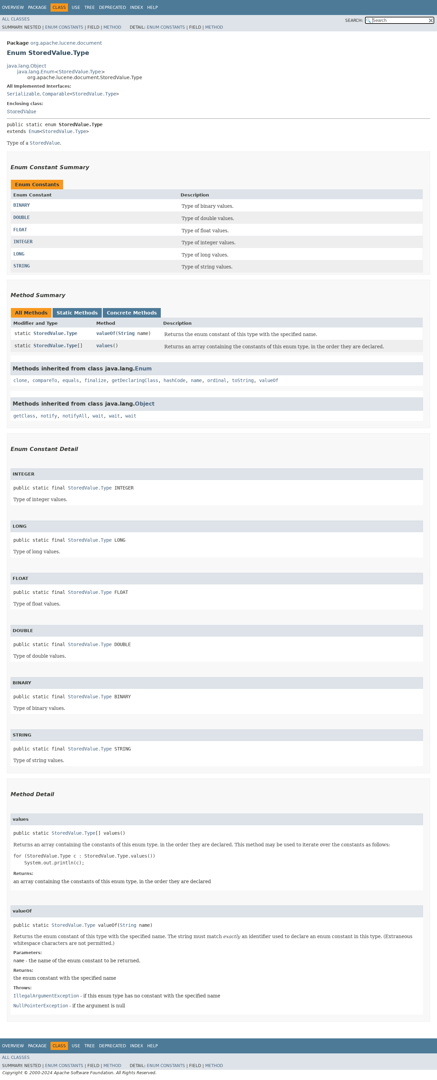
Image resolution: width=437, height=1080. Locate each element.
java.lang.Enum (36, 71)
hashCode (174, 380)
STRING (21, 265)
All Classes (16, 19)
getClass (24, 416)
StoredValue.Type (80, 71)
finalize (95, 380)
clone (20, 380)
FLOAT (20, 229)
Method (112, 27)
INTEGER (22, 241)
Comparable (56, 94)
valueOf (105, 333)
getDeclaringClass (135, 380)
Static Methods (77, 313)
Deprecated (112, 7)
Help (152, 7)
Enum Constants (64, 27)
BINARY (21, 205)
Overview (13, 7)
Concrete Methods (132, 313)
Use (76, 7)
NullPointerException (40, 1005)
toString (243, 380)
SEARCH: (354, 20)
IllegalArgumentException (46, 995)
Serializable (23, 94)
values (104, 345)
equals (70, 380)
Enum (34, 131)
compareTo (44, 380)
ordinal (216, 380)
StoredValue (21, 111)
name (196, 380)
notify (49, 416)
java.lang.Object (26, 66)
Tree (89, 7)
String (126, 333)
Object (145, 403)
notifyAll (74, 416)
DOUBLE (21, 217)
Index (136, 7)
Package (37, 7)
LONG (18, 254)
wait (98, 416)
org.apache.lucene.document (66, 43)
